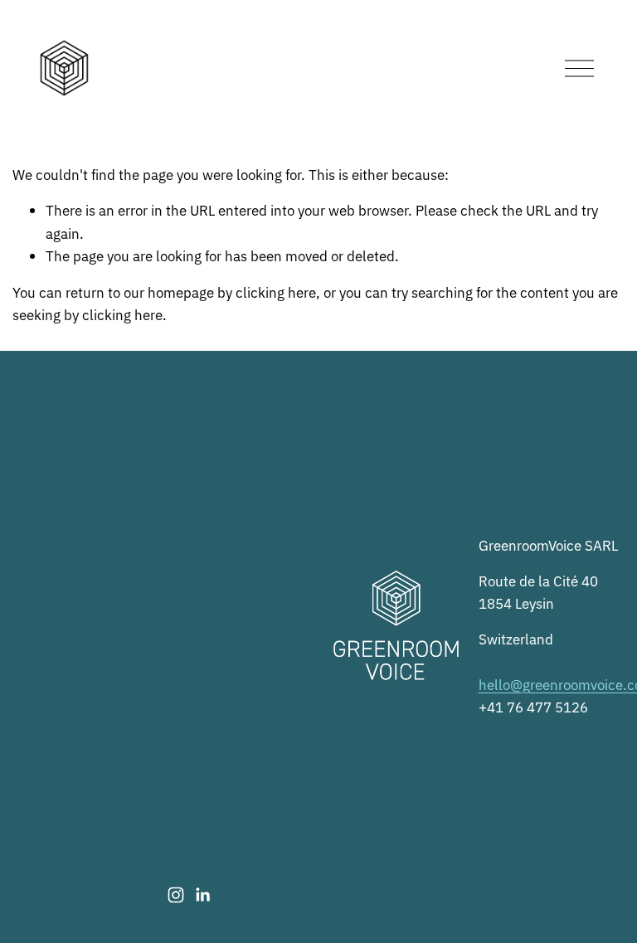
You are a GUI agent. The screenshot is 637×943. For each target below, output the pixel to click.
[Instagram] (176, 895)
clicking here (276, 291)
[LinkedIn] (202, 895)
